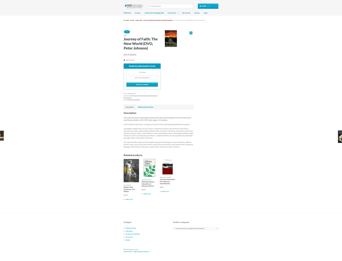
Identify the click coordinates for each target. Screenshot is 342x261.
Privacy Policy (128, 251)
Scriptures (138, 20)
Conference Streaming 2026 (154, 13)
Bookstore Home (131, 228)
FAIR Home (127, 13)
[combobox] (195, 228)
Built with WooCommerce (141, 251)
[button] (191, 33)
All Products (134, 95)
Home (127, 20)
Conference (172, 13)
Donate (197, 13)
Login (205, 13)
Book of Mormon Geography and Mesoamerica (158, 20)
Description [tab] (130, 107)
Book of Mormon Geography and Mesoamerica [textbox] (195, 228)
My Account (186, 13)
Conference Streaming (133, 234)
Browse (137, 13)
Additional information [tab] (145, 107)
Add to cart (129, 199)
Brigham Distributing (134, 99)
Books (132, 20)
